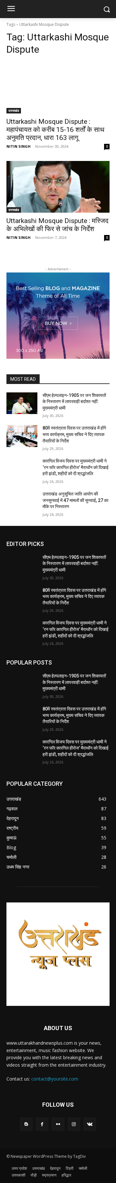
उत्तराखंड (13, 110)
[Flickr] (58, 1124)
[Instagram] (74, 1124)
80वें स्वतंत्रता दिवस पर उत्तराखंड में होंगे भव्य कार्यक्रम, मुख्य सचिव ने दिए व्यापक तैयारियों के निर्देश (74, 434)
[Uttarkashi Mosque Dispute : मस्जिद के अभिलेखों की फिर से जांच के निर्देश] (58, 187)
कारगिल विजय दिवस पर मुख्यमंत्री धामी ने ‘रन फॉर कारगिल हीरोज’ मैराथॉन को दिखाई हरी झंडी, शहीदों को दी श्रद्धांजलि (76, 467)
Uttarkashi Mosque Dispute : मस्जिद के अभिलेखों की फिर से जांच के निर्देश (57, 225)
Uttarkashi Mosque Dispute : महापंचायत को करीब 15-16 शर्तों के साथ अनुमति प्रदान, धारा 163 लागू (55, 130)
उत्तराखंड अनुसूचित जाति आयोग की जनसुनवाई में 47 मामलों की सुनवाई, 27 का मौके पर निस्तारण (75, 500)
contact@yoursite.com (54, 1079)
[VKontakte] (89, 1124)
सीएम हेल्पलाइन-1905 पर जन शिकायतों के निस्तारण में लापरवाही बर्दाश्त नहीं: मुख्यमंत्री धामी (74, 401)
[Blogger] (26, 1124)
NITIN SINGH (18, 146)
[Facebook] (42, 1124)
